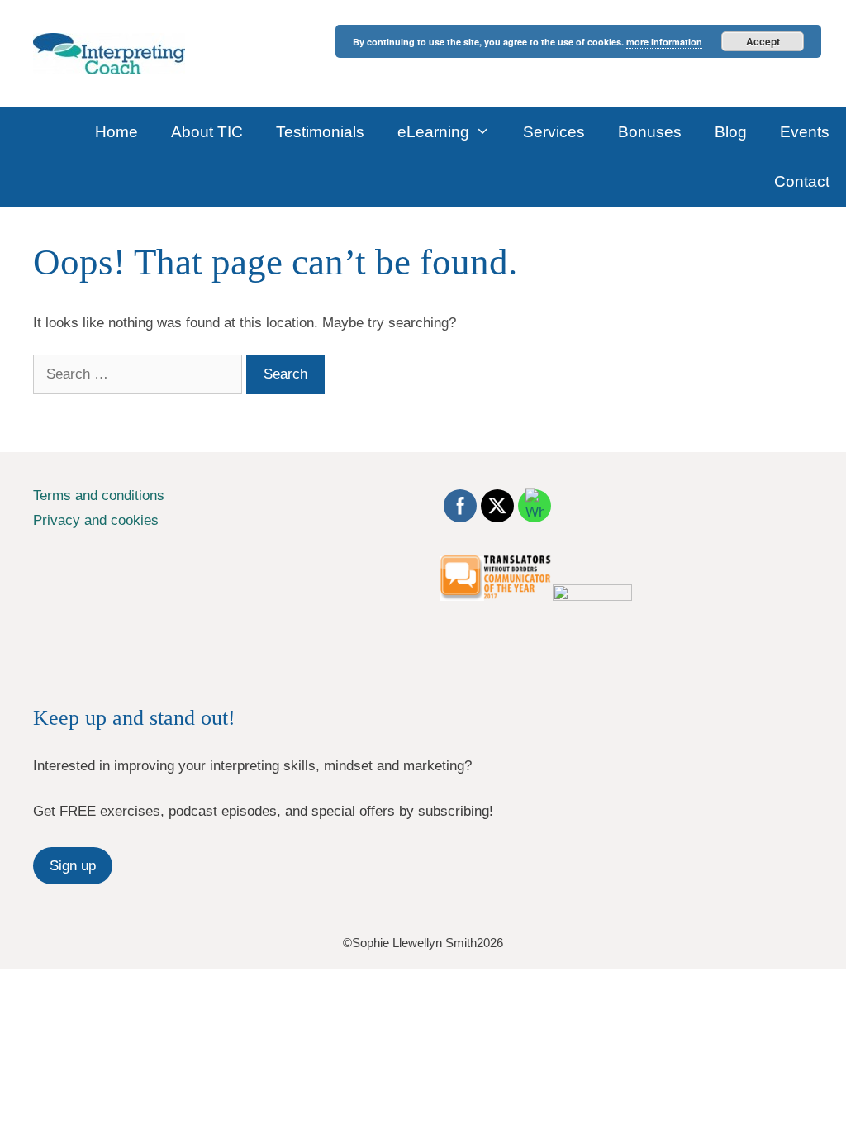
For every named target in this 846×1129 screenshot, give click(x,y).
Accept (763, 41)
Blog (731, 132)
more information (664, 42)
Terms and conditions (98, 495)
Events (804, 132)
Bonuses (650, 132)
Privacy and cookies (96, 520)
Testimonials (320, 132)
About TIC (207, 132)
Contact (801, 181)
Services (554, 132)
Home (116, 132)
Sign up (73, 866)
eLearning (433, 132)
